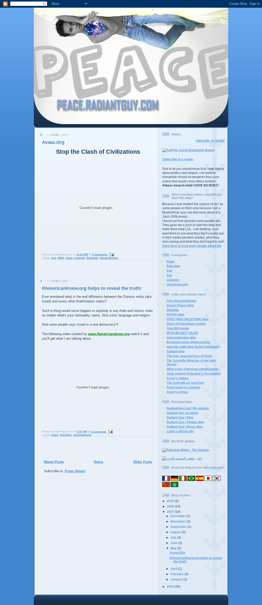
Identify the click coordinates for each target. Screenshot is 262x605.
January (176, 579)
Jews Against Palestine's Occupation (194, 373)
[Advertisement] (66, 271)
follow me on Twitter (210, 140)
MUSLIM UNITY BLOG (182, 333)
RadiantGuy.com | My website (188, 408)
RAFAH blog (175, 314)
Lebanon (79, 257)
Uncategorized (109, 257)
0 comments (99, 254)
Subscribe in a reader (177, 159)
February (177, 574)
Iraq (169, 270)
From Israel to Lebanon (183, 387)
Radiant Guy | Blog (180, 417)
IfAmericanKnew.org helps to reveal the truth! (91, 288)
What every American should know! (192, 369)
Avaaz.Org (53, 142)
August (176, 532)
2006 (171, 586)
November (178, 521)
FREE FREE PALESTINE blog (187, 319)
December (178, 516)
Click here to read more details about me (191, 245)
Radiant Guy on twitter (183, 412)
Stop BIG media (178, 328)
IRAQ (61, 257)
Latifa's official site (180, 431)
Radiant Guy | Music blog (184, 426)
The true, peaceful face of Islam (189, 356)
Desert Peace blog (180, 305)
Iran (53, 257)
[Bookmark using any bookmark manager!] (188, 150)
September (178, 526)
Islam (69, 257)
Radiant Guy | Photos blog (185, 422)
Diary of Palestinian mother (186, 323)
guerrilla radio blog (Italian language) (193, 346)
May (173, 548)
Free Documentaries (181, 300)
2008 (171, 506)
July (173, 537)
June (174, 542)
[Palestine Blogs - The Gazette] (185, 450)
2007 (171, 511)
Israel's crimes (177, 378)
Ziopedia (173, 310)
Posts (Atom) (75, 471)
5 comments (98, 431)
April (174, 568)
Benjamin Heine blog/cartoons (188, 342)
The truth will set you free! (185, 382)
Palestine (92, 257)
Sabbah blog (175, 351)
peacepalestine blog (181, 337)
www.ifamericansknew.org (109, 334)
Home (98, 462)
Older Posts (142, 462)
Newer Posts (54, 462)
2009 (171, 501)
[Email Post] (111, 254)
